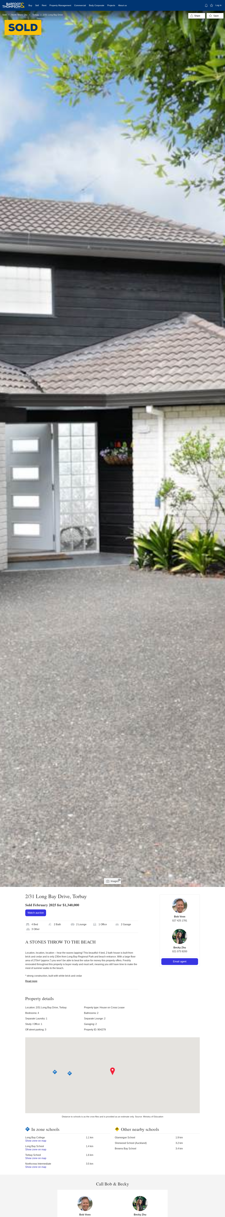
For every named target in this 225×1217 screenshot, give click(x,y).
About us (122, 5)
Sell (37, 5)
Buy (30, 5)
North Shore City (19, 14)
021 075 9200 (179, 951)
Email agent (179, 961)
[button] (112, 1071)
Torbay (35, 14)
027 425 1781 (179, 920)
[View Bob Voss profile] (179, 905)
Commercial (80, 5)
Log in (218, 5)
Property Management (60, 5)
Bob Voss (179, 916)
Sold (4, 14)
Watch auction (36, 912)
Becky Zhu (179, 947)
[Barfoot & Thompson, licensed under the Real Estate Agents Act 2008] (13, 4)
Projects (111, 5)
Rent (44, 5)
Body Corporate (96, 5)
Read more (31, 981)
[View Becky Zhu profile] (179, 936)
